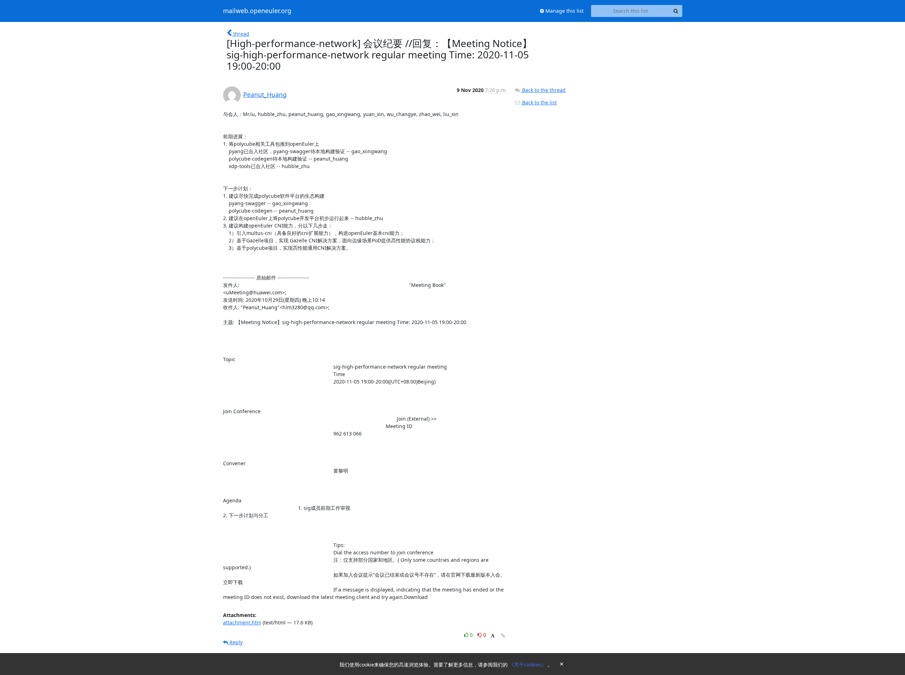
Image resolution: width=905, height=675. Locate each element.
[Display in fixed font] (492, 636)
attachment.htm (242, 622)
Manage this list (564, 10)
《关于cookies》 (528, 664)
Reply (235, 642)
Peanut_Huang (265, 94)
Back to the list (539, 102)
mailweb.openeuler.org (257, 11)
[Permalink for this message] (503, 635)
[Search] (676, 11)
